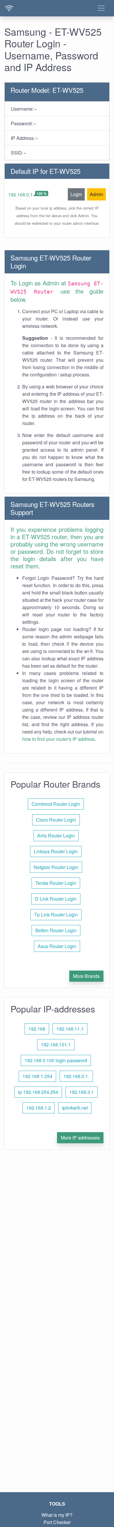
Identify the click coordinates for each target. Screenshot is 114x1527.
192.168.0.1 (20, 194)
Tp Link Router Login (56, 914)
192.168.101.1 (56, 1044)
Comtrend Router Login (56, 804)
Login (76, 194)
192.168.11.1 (70, 1028)
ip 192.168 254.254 (38, 1092)
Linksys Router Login (56, 851)
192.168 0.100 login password (56, 1060)
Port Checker (57, 1522)
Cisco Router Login (56, 819)
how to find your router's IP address (58, 739)
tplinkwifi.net (75, 1107)
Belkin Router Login (56, 930)
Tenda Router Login (55, 883)
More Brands (86, 976)
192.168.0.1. (76, 1076)
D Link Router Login (56, 898)
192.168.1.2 (38, 1107)
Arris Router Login (56, 835)
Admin (96, 194)
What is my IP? (57, 1514)
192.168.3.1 (81, 1092)
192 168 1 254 (37, 1076)
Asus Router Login (57, 946)
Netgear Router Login (56, 867)
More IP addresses (80, 1137)
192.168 (36, 1028)
